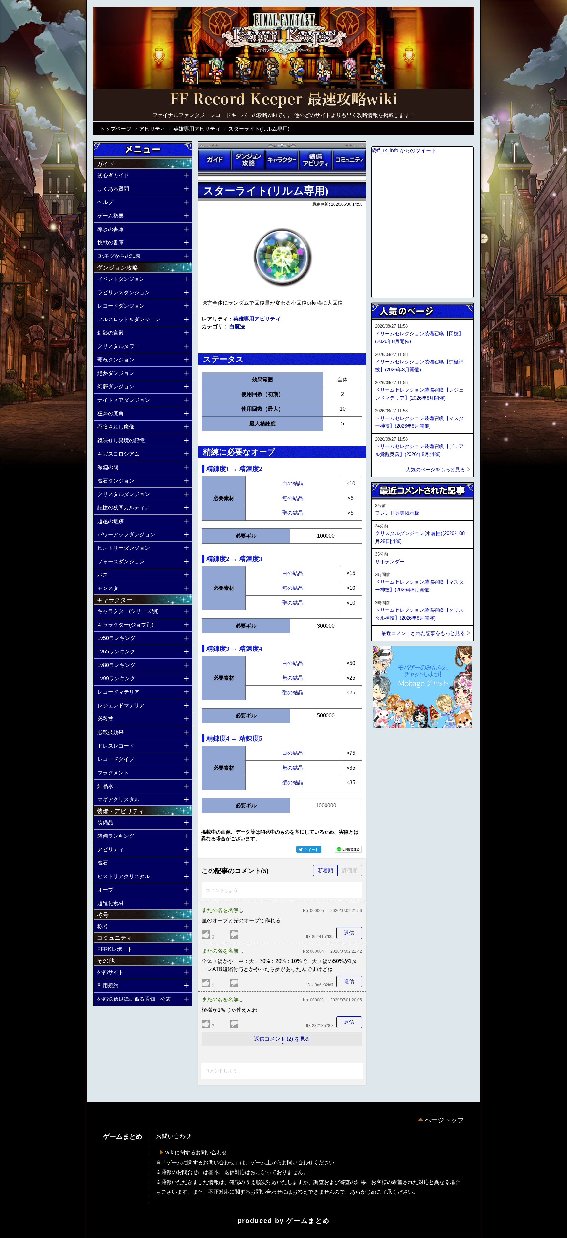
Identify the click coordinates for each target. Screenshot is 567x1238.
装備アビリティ (315, 160)
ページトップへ (388, 745)
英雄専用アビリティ (257, 318)
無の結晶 (292, 498)
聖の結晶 (292, 513)
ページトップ (444, 1120)
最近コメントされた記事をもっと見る (423, 633)
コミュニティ (349, 160)
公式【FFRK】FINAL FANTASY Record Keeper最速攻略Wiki (283, 100)
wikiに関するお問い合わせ (196, 1152)
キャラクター (282, 160)
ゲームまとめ (308, 1220)
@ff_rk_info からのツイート (404, 150)
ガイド (214, 160)
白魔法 (237, 326)
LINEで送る (348, 849)
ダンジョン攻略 (248, 160)
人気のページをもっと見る (435, 469)
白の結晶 (292, 483)
